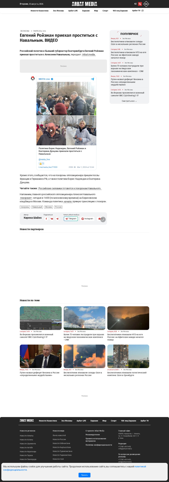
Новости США (58, 459)
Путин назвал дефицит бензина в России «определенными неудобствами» (127, 82)
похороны (25, 207)
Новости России (59, 439)
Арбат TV (136, 10)
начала (68, 201)
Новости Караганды (28, 451)
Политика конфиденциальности (99, 445)
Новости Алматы (26, 436)
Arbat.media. (88, 54)
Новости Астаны (26, 440)
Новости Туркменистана (62, 451)
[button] (103, 219)
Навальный (37, 207)
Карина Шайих (32, 217)
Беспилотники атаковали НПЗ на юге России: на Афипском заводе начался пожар (128, 55)
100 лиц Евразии (120, 11)
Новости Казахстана (40, 11)
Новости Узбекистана (61, 443)
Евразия (86, 11)
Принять (84, 475)
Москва (48, 207)
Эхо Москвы (58, 11)
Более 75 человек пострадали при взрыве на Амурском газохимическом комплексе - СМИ (127, 68)
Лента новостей (59, 435)
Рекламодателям (93, 435)
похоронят (26, 197)
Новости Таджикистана (62, 455)
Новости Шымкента (28, 444)
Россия (58, 207)
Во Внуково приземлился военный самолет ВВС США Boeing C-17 (127, 94)
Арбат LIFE (73, 11)
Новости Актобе (26, 447)
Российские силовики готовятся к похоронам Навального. (70, 188)
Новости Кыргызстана (62, 447)
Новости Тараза (26, 455)
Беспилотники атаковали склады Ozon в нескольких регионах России (128, 42)
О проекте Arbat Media (95, 431)
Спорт (105, 11)
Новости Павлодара (28, 459)
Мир (96, 11)
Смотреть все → (129, 101)
